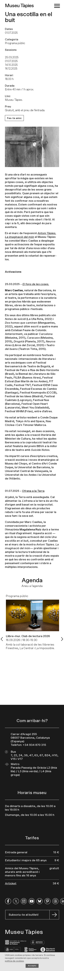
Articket (10, 883)
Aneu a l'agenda (32, 586)
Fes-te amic (14, 118)
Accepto (32, 966)
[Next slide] (62, 639)
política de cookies (14, 961)
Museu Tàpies (19, 5)
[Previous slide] (2, 639)
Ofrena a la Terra (33, 491)
